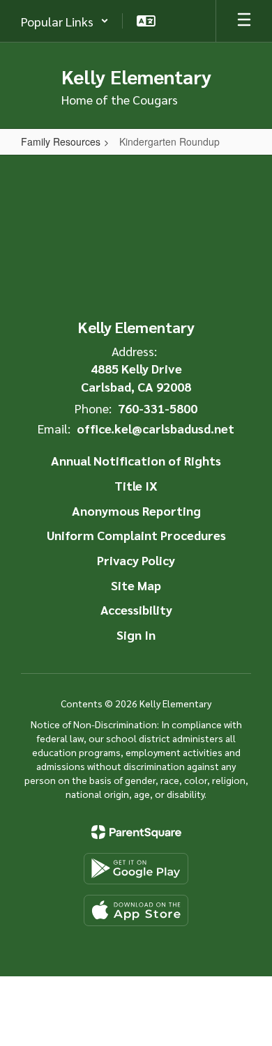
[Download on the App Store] (136, 910)
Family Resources (60, 141)
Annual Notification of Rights (136, 460)
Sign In (136, 634)
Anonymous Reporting (136, 510)
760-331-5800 (157, 408)
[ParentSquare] (136, 832)
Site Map (136, 585)
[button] (65, 21)
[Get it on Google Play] (136, 868)
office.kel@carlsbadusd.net (155, 428)
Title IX (136, 485)
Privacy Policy (136, 560)
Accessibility (136, 609)
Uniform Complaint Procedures (136, 535)
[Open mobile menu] (244, 21)
